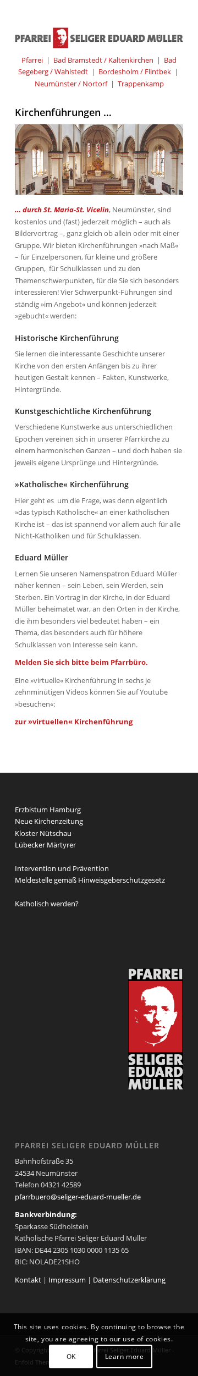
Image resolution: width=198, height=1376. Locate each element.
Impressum (67, 1280)
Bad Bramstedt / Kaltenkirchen (103, 60)
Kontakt (28, 1280)
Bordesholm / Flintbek (134, 71)
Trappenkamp (141, 84)
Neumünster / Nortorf (71, 84)
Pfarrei (32, 60)
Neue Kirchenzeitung (49, 821)
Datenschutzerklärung (129, 1280)
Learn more (124, 1356)
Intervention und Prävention (62, 868)
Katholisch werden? (47, 904)
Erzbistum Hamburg (48, 809)
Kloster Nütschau (43, 833)
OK (71, 1356)
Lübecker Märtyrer (45, 845)
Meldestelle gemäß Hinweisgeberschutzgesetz (90, 880)
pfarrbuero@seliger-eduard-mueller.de (78, 1197)
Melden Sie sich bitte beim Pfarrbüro (80, 662)
